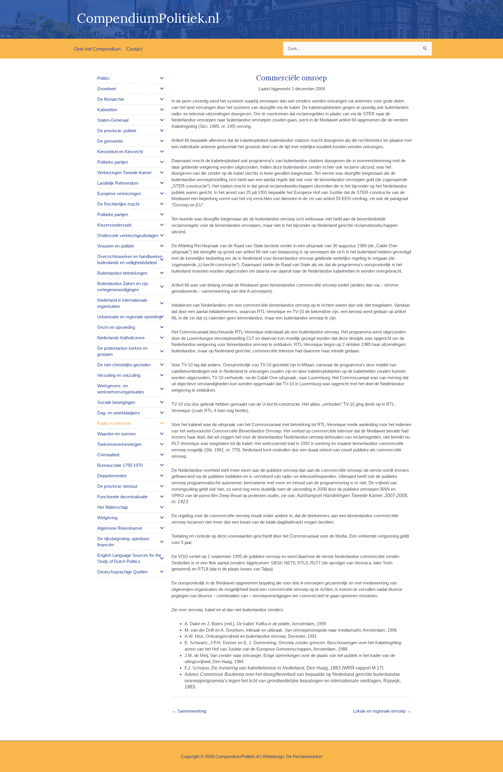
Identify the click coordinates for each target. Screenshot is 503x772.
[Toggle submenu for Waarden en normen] (161, 433)
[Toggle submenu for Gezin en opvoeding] (161, 327)
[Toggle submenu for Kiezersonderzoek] (161, 224)
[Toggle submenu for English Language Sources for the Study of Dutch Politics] (161, 558)
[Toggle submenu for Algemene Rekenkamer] (161, 528)
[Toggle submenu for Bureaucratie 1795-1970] (161, 465)
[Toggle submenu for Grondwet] (161, 88)
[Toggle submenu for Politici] (161, 78)
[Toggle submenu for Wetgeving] (161, 517)
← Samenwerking (189, 711)
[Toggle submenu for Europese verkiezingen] (161, 193)
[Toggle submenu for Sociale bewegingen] (161, 402)
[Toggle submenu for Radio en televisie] (161, 423)
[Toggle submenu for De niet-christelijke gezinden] (161, 364)
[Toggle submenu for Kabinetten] (161, 109)
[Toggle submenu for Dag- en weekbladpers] (161, 412)
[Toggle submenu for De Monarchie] (161, 99)
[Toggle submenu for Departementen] (161, 475)
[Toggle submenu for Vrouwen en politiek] (161, 245)
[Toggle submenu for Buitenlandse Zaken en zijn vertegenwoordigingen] (161, 286)
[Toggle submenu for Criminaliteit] (161, 454)
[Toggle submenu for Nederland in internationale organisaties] (161, 303)
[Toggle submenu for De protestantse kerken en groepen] (161, 351)
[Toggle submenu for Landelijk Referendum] (161, 182)
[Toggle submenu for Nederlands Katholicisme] (161, 337)
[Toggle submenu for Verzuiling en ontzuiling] (161, 375)
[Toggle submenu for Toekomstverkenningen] (161, 444)
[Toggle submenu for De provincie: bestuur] (161, 486)
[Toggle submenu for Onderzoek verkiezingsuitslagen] (161, 235)
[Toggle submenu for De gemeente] (161, 140)
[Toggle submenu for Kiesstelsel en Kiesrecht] (161, 151)
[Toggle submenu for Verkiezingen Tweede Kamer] (161, 172)
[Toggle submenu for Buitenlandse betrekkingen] (161, 272)
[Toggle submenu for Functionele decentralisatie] (161, 496)
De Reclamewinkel (304, 756)
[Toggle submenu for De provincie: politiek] (161, 130)
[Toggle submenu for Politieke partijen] (161, 161)
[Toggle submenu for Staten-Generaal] (161, 120)
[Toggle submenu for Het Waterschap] (161, 507)
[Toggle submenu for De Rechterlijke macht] (161, 203)
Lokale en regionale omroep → (382, 711)
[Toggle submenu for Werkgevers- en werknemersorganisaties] (161, 388)
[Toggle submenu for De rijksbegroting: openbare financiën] (161, 541)
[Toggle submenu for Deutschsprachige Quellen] (161, 571)
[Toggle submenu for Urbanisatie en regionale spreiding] (161, 316)
